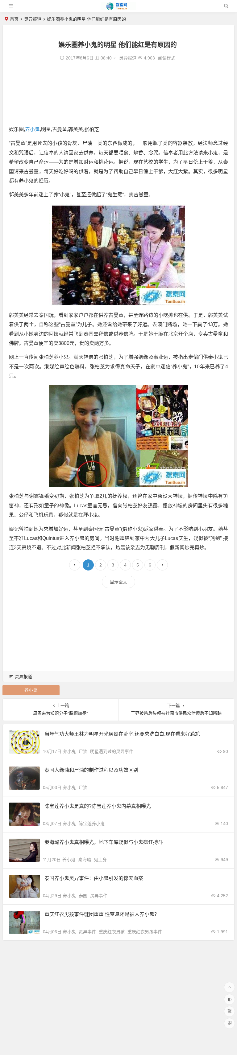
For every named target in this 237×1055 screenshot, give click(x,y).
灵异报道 (32, 19)
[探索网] (118, 8)
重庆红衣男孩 (112, 931)
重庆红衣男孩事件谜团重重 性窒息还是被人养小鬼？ (101, 914)
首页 (14, 19)
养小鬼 (32, 129)
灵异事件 (98, 895)
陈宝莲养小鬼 (92, 823)
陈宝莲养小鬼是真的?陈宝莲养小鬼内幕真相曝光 (97, 806)
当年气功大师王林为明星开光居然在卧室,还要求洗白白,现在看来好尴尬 (122, 734)
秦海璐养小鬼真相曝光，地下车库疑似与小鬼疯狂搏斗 (103, 842)
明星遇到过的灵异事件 (111, 751)
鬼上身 (100, 859)
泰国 (83, 895)
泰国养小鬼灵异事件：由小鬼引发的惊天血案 (93, 878)
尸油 (83, 751)
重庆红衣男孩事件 (144, 931)
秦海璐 (84, 859)
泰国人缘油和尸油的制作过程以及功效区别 (91, 770)
